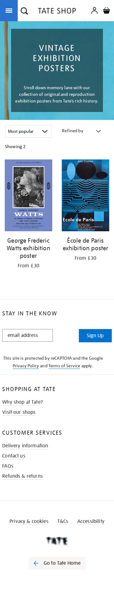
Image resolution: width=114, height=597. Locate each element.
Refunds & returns (22, 476)
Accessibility (90, 521)
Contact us (13, 456)
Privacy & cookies (29, 521)
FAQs (7, 466)
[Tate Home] (57, 541)
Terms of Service (64, 366)
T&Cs (62, 521)
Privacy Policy (26, 366)
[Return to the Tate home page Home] (57, 12)
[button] (24, 11)
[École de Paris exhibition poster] (85, 196)
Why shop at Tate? (22, 402)
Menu (10, 10)
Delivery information (25, 446)
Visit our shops (18, 412)
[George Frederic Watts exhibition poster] (28, 196)
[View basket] (106, 11)
